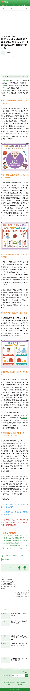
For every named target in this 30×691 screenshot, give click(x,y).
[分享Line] (11, 8)
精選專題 (19, 682)
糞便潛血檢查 (5, 90)
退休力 (9, 684)
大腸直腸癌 (5, 80)
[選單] (28, 2)
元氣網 (5, 36)
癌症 (9, 36)
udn (2, 36)
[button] (28, 5)
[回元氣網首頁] (5, 2)
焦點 (2, 5)
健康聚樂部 (12, 682)
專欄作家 (20, 684)
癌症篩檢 (24, 418)
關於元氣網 (6, 682)
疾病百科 (24, 682)
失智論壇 (12, 5)
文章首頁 (14, 684)
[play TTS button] (7, 76)
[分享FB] (3, 8)
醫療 (19, 5)
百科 (23, 5)
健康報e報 (7, 675)
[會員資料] (26, 2)
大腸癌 (3, 85)
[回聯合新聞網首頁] (2, 2)
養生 (7, 5)
